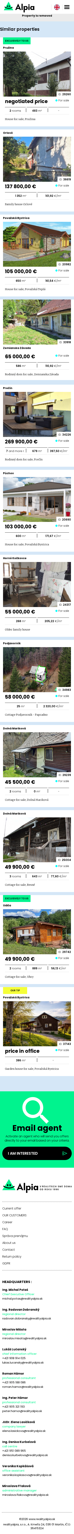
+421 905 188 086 (14, 1382)
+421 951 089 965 (14, 1451)
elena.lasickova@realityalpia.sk (24, 1431)
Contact (8, 1250)
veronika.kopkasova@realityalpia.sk (27, 1475)
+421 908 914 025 (14, 1358)
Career (7, 1222)
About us (9, 1243)
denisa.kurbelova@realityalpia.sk (25, 1455)
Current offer (11, 1208)
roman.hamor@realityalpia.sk (22, 1387)
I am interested (23, 1153)
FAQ (5, 1229)
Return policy (11, 1257)
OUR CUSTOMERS (14, 1215)
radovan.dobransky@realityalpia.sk (26, 1318)
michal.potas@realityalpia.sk (22, 1299)
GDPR (6, 1263)
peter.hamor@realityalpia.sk (22, 1411)
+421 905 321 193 (13, 1407)
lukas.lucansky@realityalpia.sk (23, 1362)
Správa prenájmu (15, 1236)
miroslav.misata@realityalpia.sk (24, 1338)
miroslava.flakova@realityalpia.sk (25, 1495)
